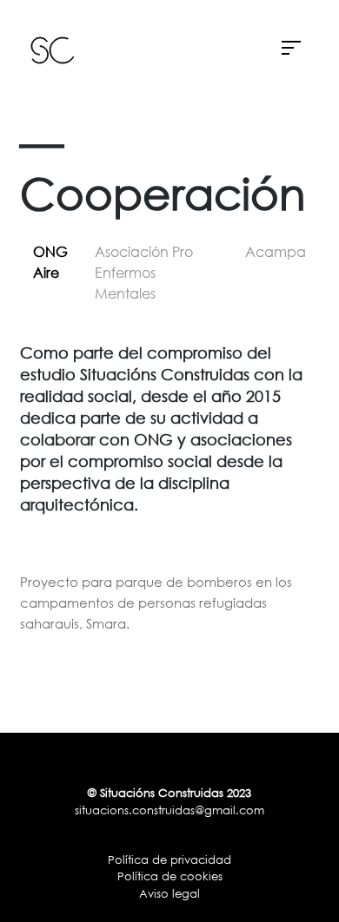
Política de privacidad (169, 859)
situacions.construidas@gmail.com (169, 810)
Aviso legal (169, 893)
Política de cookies (170, 876)
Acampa (275, 251)
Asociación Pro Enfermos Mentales (144, 272)
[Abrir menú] (291, 50)
